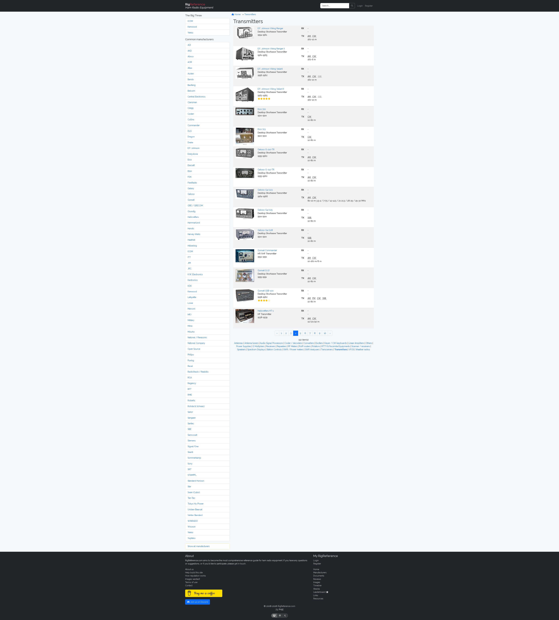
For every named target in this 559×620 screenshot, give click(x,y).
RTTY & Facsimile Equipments (336, 346)
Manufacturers (320, 572)
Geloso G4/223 (265, 190)
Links (315, 595)
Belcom (191, 91)
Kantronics (193, 280)
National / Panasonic (197, 337)
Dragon (191, 137)
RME (190, 395)
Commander (194, 125)
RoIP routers (305, 346)
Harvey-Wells (194, 234)
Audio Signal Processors (272, 343)
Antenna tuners (251, 343)
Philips (191, 354)
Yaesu (190, 32)
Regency (192, 383)
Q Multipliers (259, 346)
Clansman (192, 102)
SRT (189, 469)
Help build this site (194, 572)
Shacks (316, 589)
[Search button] (352, 5)
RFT (189, 389)
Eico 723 (262, 129)
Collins (191, 119)
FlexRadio (192, 183)
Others (369, 343)
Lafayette (192, 297)
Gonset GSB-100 (266, 291)
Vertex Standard (195, 515)
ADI (189, 45)
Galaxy (191, 188)
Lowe (190, 303)
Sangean (192, 418)
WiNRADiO (193, 521)
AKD (190, 51)
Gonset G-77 (263, 270)
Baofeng (192, 85)
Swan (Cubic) (194, 492)
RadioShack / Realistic (198, 372)
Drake (190, 142)
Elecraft (191, 165)
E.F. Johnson (193, 148)
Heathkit (191, 240)
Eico (190, 160)
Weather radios (363, 349)
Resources (318, 598)
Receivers (271, 346)
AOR (190, 62)
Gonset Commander (267, 250)
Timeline (317, 585)
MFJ (189, 314)
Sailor (190, 412)
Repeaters (282, 346)
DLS (189, 131)
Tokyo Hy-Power (196, 504)
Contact (188, 585)
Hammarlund (194, 223)
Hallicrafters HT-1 (266, 311)
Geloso (191, 194)
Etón (190, 171)
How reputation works (195, 576)
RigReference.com (286, 606)
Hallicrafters (193, 217)
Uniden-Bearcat (195, 509)
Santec (191, 423)
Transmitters (250, 14)
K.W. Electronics (195, 274)
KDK (190, 286)
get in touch (240, 563)
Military (191, 320)
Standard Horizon (196, 481)
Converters (309, 343)
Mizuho (191, 332)
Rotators (316, 346)
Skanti (190, 452)
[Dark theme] (285, 616)
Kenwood (192, 27)
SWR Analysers (312, 349)
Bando (191, 79)
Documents (318, 576)
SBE (189, 429)
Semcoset (192, 435)
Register (369, 6)
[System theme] (274, 616)
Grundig (191, 211)
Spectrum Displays (256, 349)
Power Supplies (244, 346)
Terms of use (191, 582)
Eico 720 (262, 109)
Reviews (317, 579)
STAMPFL (192, 475)
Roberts (191, 400)
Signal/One (193, 446)
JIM (189, 263)
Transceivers (327, 349)
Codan (191, 114)
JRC (189, 268)
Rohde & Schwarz (196, 406)
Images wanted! (192, 579)
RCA (190, 377)
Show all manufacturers (199, 546)
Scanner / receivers (360, 346)
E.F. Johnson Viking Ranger (270, 28)
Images (316, 582)
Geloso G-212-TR (266, 169)
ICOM (190, 21)
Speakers (241, 349)
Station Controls (274, 349)
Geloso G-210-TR (266, 149)
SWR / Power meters (293, 349)
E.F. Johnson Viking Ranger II (271, 48)
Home (237, 14)
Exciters (319, 343)
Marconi (191, 309)
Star (189, 486)
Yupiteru (191, 538)
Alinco (191, 56)
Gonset (191, 200)
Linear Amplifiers (356, 343)
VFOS (352, 349)
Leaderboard (319, 592)
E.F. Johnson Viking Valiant (270, 69)
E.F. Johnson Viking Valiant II (271, 89)
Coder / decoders (294, 343)
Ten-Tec (191, 498)
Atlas (190, 68)
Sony (190, 463)
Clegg (190, 108)
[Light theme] (280, 616)
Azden (191, 73)
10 (325, 333)
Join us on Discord (199, 602)
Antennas (238, 343)
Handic (191, 228)
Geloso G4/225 (265, 210)
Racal (190, 366)
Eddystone (193, 154)
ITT (189, 257)
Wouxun (192, 527)
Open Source (194, 349)
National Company (196, 343)
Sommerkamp (194, 458)
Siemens (192, 440)
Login (360, 6)
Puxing (191, 360)
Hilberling (192, 246)
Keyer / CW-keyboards (335, 343)
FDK (190, 177)
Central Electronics (196, 96)
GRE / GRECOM (195, 205)
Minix (190, 326)
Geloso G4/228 (265, 230)
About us (189, 569)
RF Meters (293, 346)
